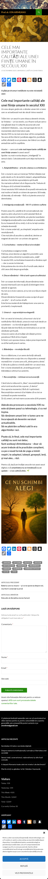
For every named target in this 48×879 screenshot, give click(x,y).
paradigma (22, 565)
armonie (6, 562)
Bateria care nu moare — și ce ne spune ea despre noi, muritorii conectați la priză (22, 586)
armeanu (21, 71)
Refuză (24, 866)
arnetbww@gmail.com (9, 726)
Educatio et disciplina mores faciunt (15, 596)
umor (14, 572)
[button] (44, 832)
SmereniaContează (32, 569)
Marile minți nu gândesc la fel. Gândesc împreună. (21, 769)
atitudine (17, 562)
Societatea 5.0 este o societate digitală (16, 746)
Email (4, 668)
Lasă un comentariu (34, 71)
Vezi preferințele (24, 873)
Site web (5, 678)
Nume (4, 657)
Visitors (5, 779)
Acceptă (24, 859)
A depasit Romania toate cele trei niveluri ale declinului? (23, 764)
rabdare (6, 569)
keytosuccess (8, 565)
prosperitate (35, 565)
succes (6, 572)
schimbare (18, 569)
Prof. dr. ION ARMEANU (13, 12)
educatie (27, 562)
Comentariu (7, 624)
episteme (38, 562)
